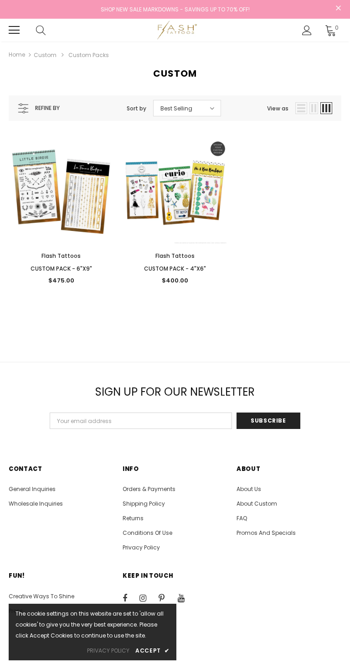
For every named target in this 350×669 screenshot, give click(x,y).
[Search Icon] (49, 30)
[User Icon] (307, 30)
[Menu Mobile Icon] (14, 30)
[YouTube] (186, 598)
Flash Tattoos (61, 256)
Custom (45, 55)
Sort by (136, 108)
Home (17, 54)
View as (277, 108)
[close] (338, 8)
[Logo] (176, 30)
